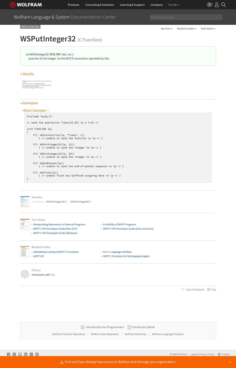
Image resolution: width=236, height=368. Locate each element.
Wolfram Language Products (168, 334)
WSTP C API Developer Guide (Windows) (55, 233)
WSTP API (38, 256)
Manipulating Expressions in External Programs (59, 224)
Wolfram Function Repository (69, 334)
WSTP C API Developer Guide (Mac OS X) (55, 228)
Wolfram (182, 354)
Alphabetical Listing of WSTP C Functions (56, 251)
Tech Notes (207, 28)
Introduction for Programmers (105, 327)
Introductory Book (143, 327)
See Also (165, 28)
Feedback (195, 289)
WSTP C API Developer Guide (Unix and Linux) (128, 228)
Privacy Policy (207, 354)
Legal (193, 354)
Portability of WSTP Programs (119, 224)
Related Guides (185, 28)
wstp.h (42, 87)
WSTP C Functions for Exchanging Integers (126, 256)
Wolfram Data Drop (136, 334)
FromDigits (37, 86)
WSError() (25, 83)
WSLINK (55, 54)
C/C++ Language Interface (117, 251)
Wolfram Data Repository (105, 334)
